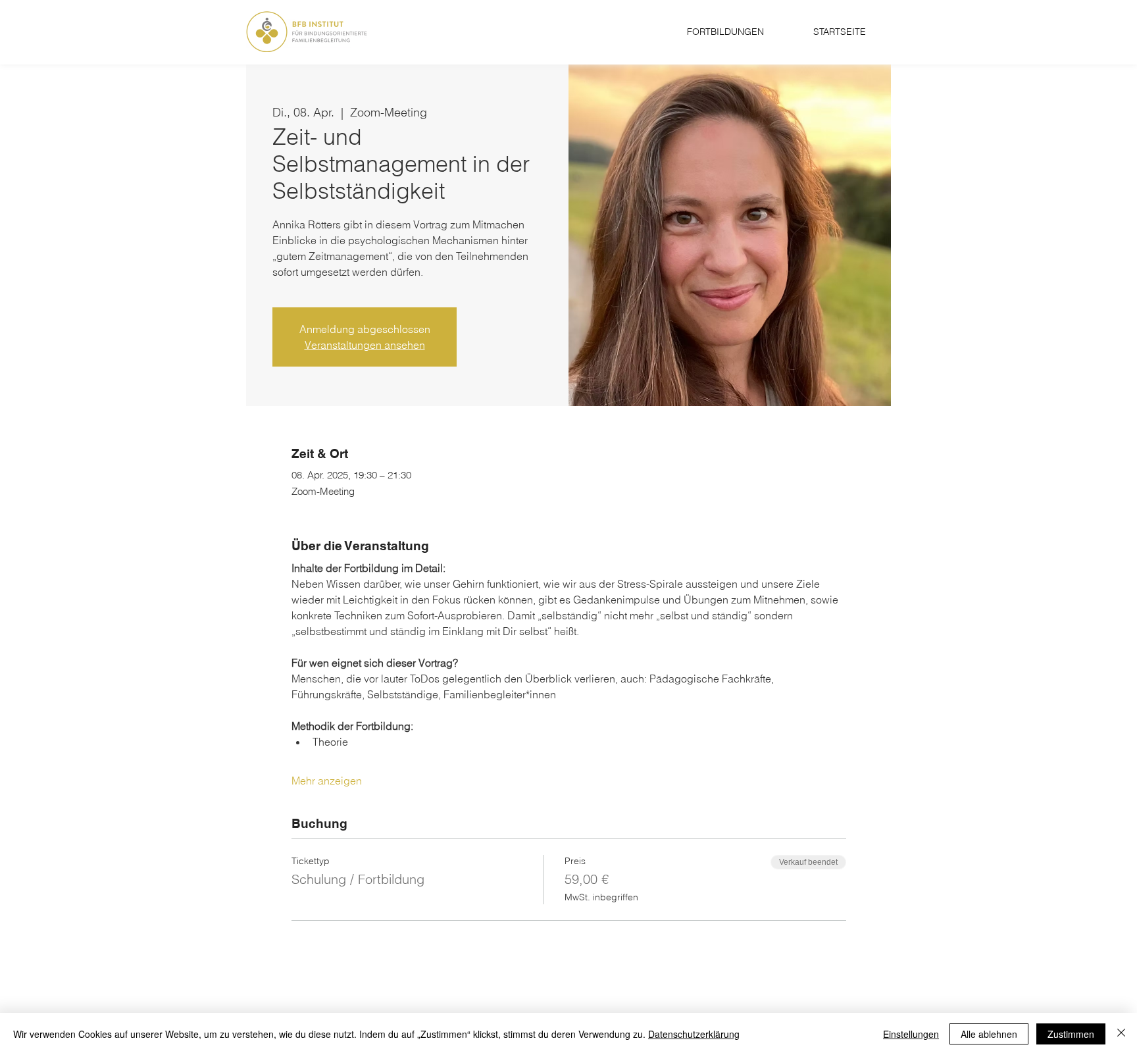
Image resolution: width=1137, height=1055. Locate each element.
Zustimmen (1071, 1034)
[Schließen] (1121, 1033)
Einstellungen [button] (911, 1034)
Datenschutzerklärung (694, 1034)
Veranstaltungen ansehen (365, 344)
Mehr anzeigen (326, 780)
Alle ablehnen (989, 1034)
